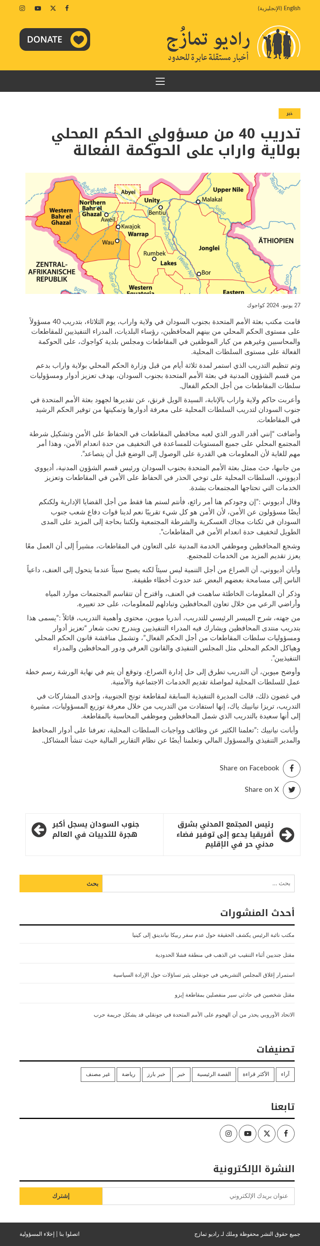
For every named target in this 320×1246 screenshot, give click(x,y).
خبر (289, 113)
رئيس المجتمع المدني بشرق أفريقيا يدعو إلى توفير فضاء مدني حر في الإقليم (225, 835)
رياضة (128, 1074)
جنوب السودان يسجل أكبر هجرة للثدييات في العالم (95, 830)
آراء (285, 1074)
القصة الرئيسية (214, 1074)
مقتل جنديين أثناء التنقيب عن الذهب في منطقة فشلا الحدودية (225, 955)
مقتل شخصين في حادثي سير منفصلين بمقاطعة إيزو (235, 995)
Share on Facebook (249, 768)
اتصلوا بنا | (68, 1234)
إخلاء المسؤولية (37, 1234)
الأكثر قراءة (256, 1074)
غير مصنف (98, 1074)
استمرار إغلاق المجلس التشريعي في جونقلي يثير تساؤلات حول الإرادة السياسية (204, 975)
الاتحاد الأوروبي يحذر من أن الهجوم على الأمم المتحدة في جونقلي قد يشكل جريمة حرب (194, 1015)
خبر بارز (156, 1074)
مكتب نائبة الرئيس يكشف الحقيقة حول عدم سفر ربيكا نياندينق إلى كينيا (213, 935)
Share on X (262, 789)
